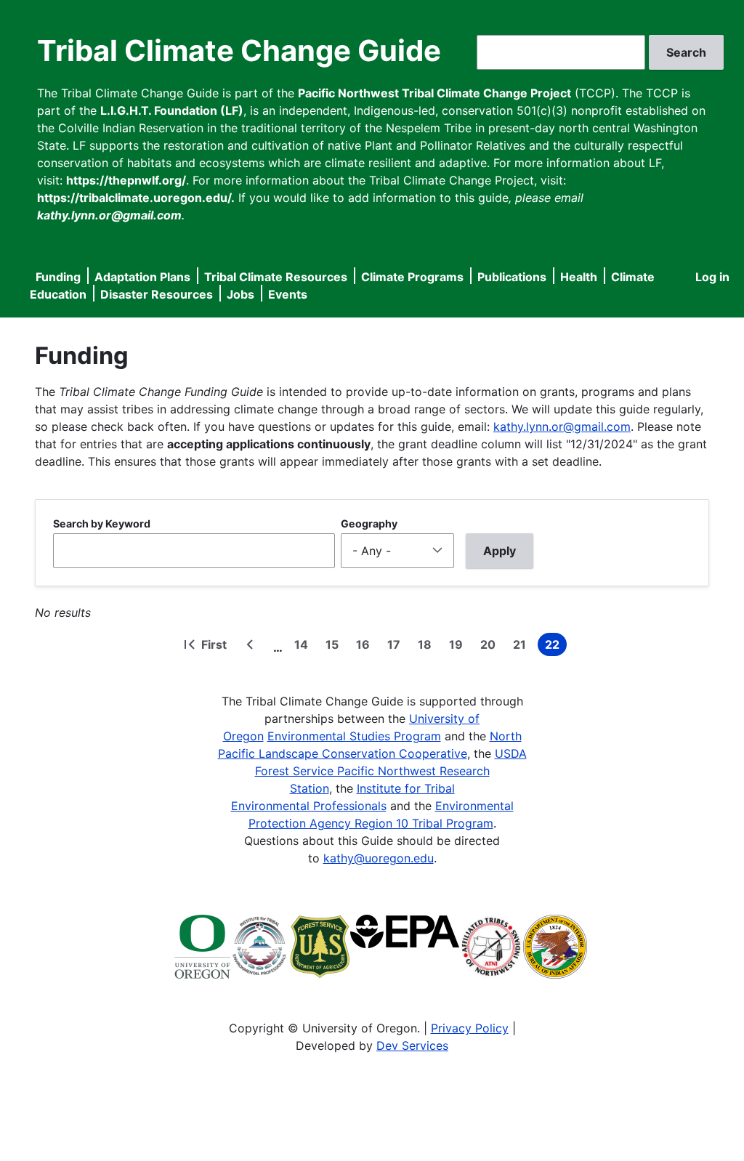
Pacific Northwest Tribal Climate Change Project (434, 93)
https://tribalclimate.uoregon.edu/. (136, 197)
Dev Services (412, 1045)
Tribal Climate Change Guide (239, 50)
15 (335, 646)
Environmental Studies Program (354, 736)
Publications (511, 277)
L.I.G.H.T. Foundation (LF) (171, 110)
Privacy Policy (470, 1028)
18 (427, 646)
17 (396, 646)
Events (287, 294)
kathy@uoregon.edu (378, 858)
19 (459, 646)
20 (490, 646)
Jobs (240, 294)
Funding (58, 277)
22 (556, 646)
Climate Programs (412, 277)
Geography (369, 523)
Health (578, 277)
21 (522, 646)
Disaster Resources (156, 294)
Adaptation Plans (142, 277)
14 (304, 646)
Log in (712, 277)
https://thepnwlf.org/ (126, 180)
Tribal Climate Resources (275, 277)
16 (366, 646)
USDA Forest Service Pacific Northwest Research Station (391, 771)
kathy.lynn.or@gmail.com (562, 426)
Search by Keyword (101, 523)
